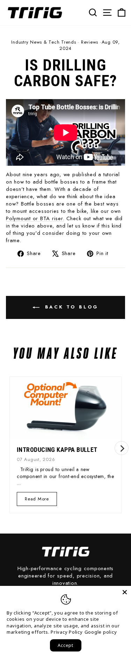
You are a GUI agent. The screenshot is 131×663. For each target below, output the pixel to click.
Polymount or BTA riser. (35, 218)
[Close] (124, 592)
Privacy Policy (67, 632)
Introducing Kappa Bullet (57, 449)
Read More (37, 500)
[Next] (122, 448)
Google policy (101, 632)
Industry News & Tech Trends (43, 42)
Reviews (89, 42)
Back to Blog (70, 307)
